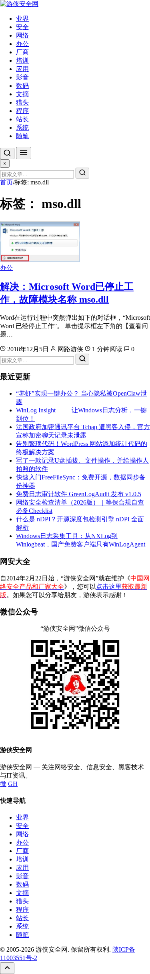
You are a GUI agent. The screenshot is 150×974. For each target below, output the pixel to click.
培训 (22, 60)
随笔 (22, 136)
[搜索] (7, 153)
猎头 (22, 102)
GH (13, 783)
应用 (22, 68)
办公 (22, 43)
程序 (22, 110)
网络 (22, 35)
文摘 (22, 94)
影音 (22, 77)
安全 (22, 27)
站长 (22, 119)
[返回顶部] (7, 968)
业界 (22, 18)
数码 (22, 85)
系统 (22, 127)
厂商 (22, 52)
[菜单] (23, 153)
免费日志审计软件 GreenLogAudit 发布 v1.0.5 (78, 494)
